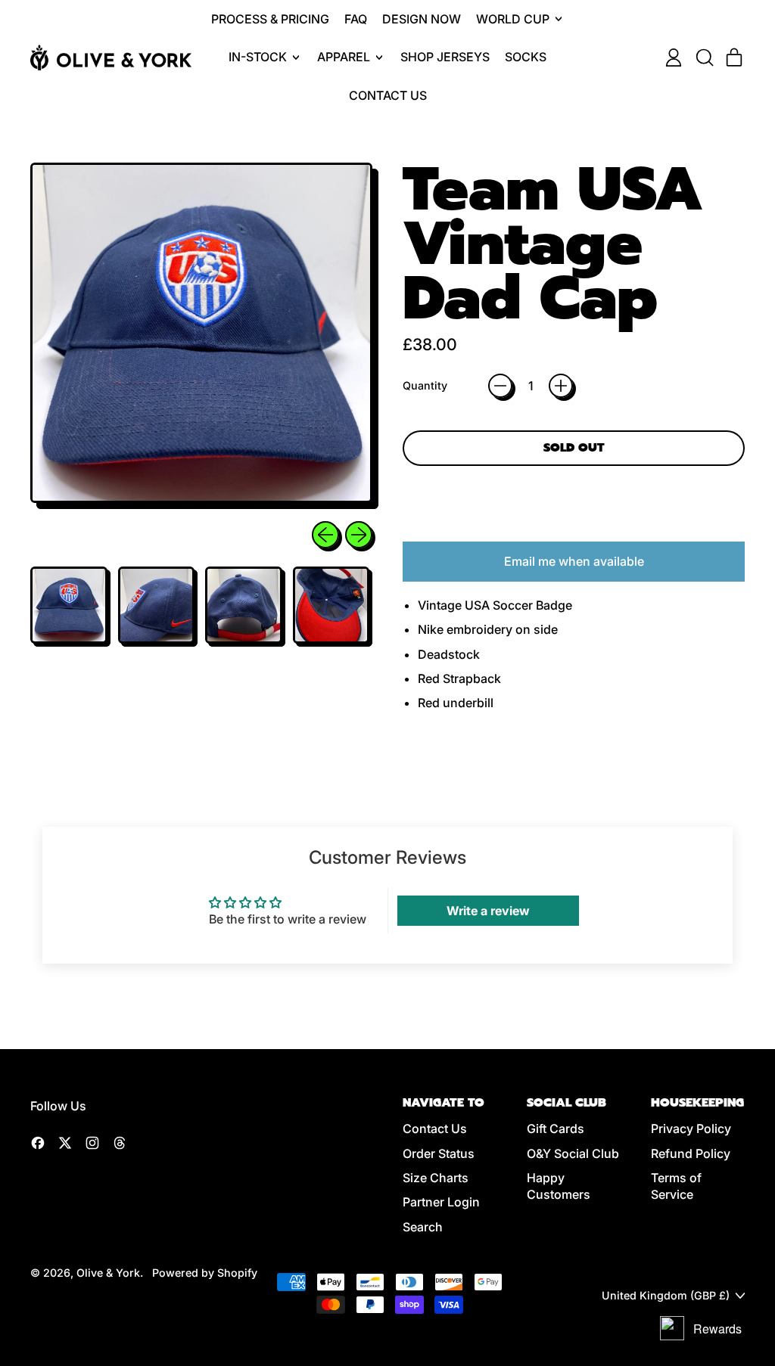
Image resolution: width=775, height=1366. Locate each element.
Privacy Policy (691, 1128)
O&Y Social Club (573, 1153)
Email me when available (574, 561)
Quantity (425, 385)
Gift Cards (555, 1128)
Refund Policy (690, 1153)
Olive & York (108, 1272)
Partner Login (441, 1201)
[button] (703, 57)
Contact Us (388, 95)
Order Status (439, 1153)
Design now (421, 18)
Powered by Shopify (204, 1272)
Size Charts (435, 1177)
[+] (561, 386)
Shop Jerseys (445, 56)
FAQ (355, 18)
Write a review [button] (488, 910)
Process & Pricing (270, 18)
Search (423, 1226)
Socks (525, 56)
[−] (500, 386)
